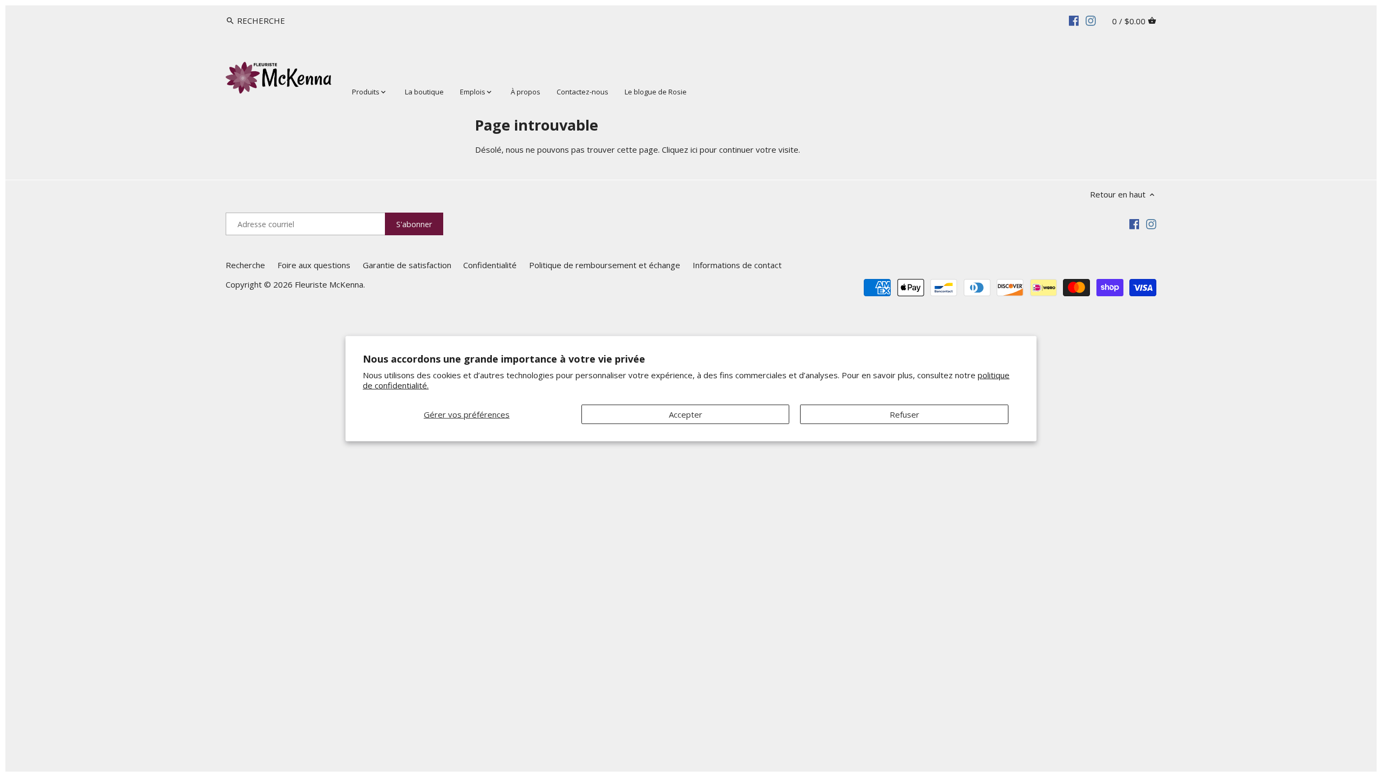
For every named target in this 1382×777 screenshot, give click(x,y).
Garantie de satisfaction (407, 265)
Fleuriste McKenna (329, 284)
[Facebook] (1074, 20)
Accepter (685, 413)
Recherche (245, 265)
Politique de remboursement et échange (604, 265)
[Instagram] (1091, 20)
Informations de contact (737, 265)
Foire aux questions (313, 265)
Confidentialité (490, 265)
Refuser (904, 413)
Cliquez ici (679, 149)
